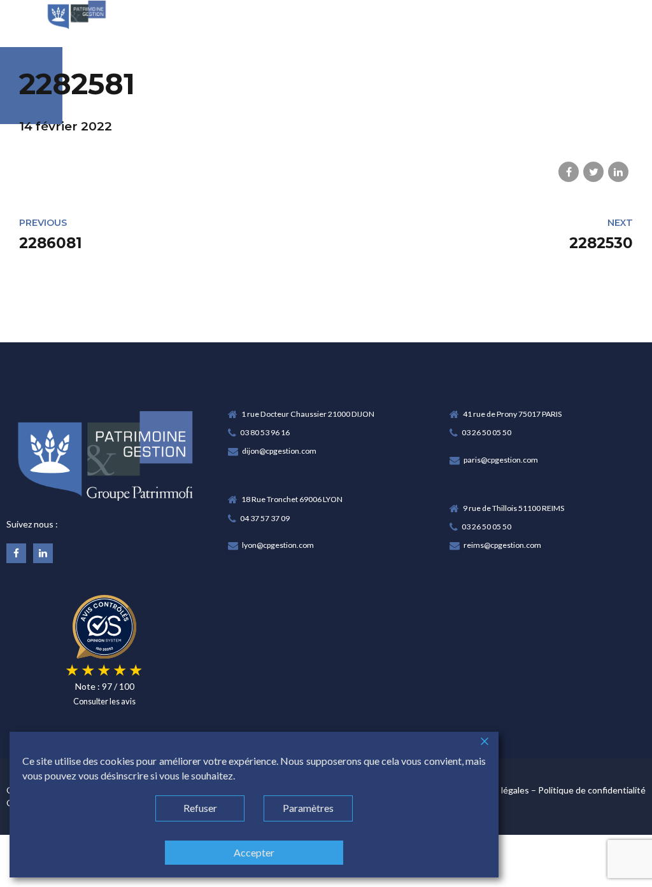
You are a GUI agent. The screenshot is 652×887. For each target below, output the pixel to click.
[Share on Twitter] (593, 172)
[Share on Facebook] (568, 172)
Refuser (200, 808)
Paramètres (308, 808)
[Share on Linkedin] (618, 172)
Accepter (254, 852)
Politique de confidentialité (592, 790)
